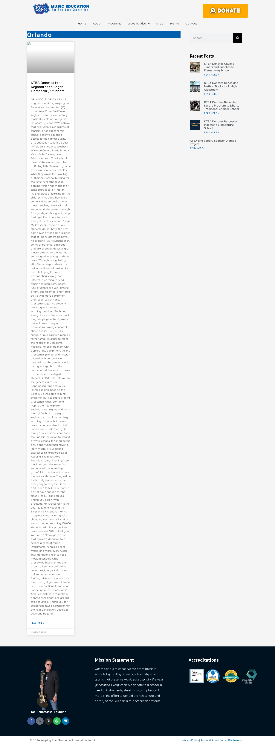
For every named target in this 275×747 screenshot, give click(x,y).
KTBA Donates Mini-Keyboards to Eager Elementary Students (48, 87)
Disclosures (235, 740)
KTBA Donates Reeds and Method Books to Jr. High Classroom (221, 86)
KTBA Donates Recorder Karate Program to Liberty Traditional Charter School (221, 105)
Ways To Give (137, 23)
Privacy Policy (190, 740)
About (97, 23)
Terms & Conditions (213, 740)
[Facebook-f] (31, 721)
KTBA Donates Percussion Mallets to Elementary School (221, 125)
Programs (114, 23)
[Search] (237, 38)
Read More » (37, 622)
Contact (191, 23)
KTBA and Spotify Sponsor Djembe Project (213, 142)
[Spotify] (57, 721)
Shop (159, 23)
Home (82, 23)
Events (174, 23)
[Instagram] (48, 721)
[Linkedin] (65, 721)
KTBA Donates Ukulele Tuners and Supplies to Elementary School (219, 67)
